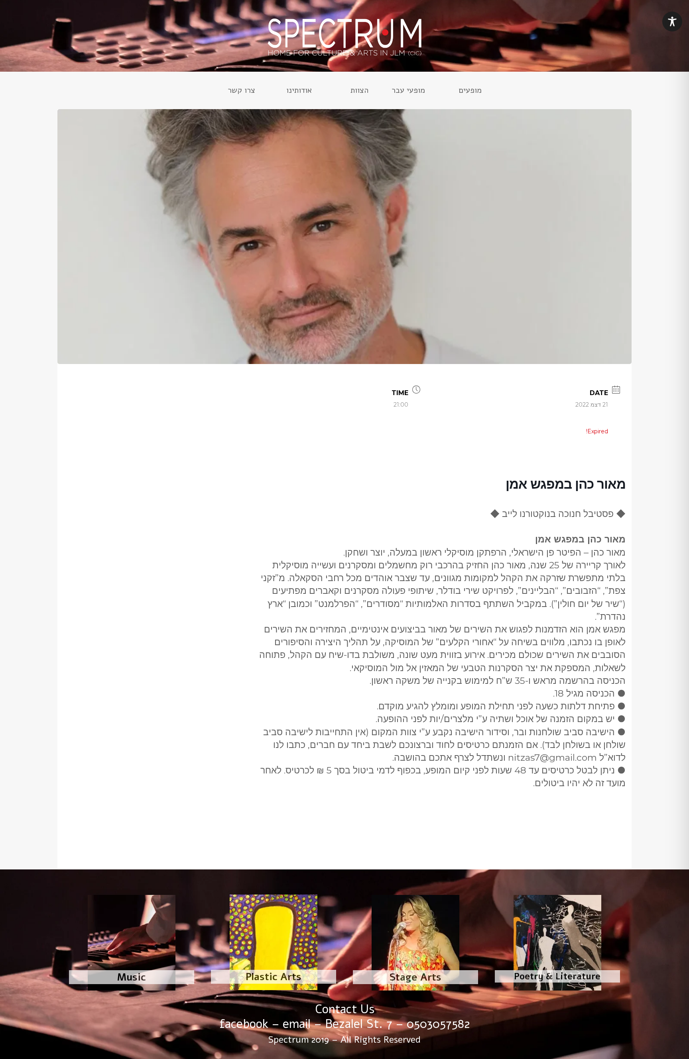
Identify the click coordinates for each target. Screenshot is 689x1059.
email (297, 1024)
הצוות (359, 92)
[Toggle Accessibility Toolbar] (672, 21)
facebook (243, 1024)
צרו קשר (241, 92)
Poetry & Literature (557, 977)
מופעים (470, 92)
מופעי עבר (408, 92)
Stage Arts (415, 977)
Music (131, 977)
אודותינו (299, 92)
